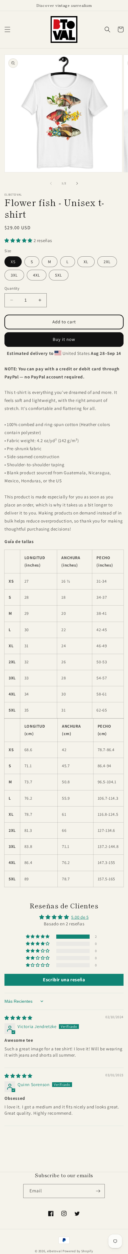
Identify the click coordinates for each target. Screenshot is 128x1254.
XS (13, 261)
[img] (18, 1018)
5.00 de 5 (79, 917)
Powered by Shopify (78, 1251)
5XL (58, 275)
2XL (107, 261)
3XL (14, 275)
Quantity (11, 288)
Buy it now (64, 339)
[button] (7, 29)
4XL (36, 275)
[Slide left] (50, 183)
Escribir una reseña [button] (64, 980)
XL (86, 261)
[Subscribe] (97, 1191)
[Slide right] (77, 183)
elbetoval (54, 1251)
